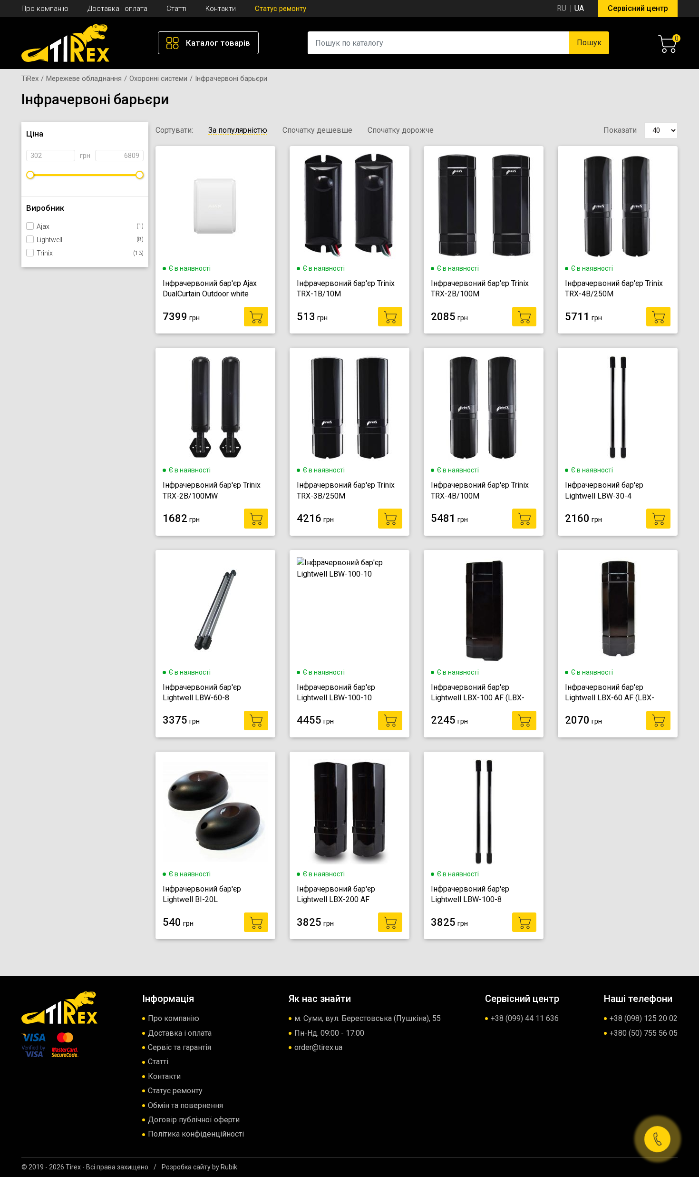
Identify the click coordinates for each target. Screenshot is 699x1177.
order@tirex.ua (318, 1047)
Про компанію (44, 8)
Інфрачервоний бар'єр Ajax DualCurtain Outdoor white (210, 288)
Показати (620, 130)
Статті (176, 8)
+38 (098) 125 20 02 (644, 1018)
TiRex (30, 78)
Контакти (220, 8)
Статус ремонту (280, 8)
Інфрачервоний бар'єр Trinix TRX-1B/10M (346, 288)
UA (579, 8)
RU (561, 8)
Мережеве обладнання (84, 78)
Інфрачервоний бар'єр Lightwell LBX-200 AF (336, 894)
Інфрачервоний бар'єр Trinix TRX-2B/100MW (212, 490)
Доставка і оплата (117, 8)
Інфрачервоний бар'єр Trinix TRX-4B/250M (614, 288)
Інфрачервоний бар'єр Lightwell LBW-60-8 (202, 692)
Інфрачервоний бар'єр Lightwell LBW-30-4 (604, 490)
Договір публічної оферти (194, 1119)
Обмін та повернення (185, 1105)
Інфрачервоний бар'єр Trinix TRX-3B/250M (346, 490)
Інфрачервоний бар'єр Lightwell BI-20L (202, 894)
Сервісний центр (638, 8)
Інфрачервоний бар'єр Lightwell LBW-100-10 (336, 692)
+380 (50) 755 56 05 (644, 1033)
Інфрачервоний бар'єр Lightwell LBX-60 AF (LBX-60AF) (609, 693)
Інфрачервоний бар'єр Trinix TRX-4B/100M (480, 490)
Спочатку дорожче (401, 130)
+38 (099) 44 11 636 (525, 1018)
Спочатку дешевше (317, 130)
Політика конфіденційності (196, 1133)
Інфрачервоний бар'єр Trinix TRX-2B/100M (480, 288)
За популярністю (237, 130)
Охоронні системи (158, 78)
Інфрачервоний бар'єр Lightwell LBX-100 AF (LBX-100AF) (477, 693)
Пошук (589, 42)
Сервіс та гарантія (179, 1047)
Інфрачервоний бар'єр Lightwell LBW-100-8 (470, 894)
